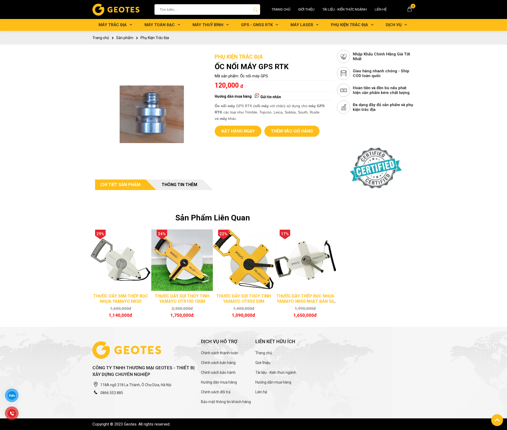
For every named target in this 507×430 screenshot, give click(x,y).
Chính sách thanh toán (219, 353)
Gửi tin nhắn (270, 97)
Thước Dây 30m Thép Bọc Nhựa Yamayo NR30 (120, 299)
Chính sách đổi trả (216, 392)
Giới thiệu (306, 9)
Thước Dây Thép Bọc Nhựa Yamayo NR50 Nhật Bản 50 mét (305, 301)
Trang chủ (281, 9)
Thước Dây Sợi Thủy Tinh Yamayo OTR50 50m (243, 299)
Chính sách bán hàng (218, 363)
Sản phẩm (124, 38)
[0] (409, 10)
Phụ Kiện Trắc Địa (154, 38)
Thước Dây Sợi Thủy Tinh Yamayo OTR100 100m (182, 299)
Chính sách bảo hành (218, 372)
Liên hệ (381, 9)
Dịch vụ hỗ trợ (219, 341)
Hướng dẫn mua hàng (233, 96)
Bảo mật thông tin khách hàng (226, 402)
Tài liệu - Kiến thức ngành (344, 9)
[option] (120, 275)
